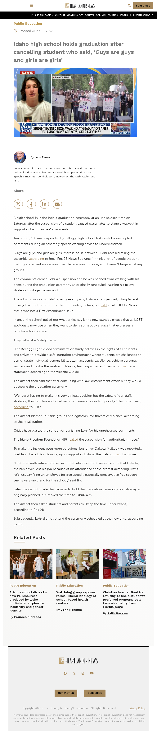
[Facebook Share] (32, 205)
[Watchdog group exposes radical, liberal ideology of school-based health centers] (77, 564)
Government (75, 15)
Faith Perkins (117, 613)
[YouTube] (92, 673)
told (104, 305)
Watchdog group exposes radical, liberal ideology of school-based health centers (76, 597)
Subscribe (143, 5)
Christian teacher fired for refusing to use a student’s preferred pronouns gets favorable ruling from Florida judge (124, 599)
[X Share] (19, 205)
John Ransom (43, 157)
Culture (60, 15)
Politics (113, 15)
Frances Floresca (27, 617)
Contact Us (66, 693)
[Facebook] (65, 673)
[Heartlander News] (80, 5)
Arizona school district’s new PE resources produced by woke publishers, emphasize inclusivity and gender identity (28, 601)
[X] (74, 673)
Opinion (101, 15)
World (124, 15)
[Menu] (32, 6)
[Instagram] (83, 673)
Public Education (42, 15)
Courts (89, 15)
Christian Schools (141, 15)
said (125, 366)
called (74, 439)
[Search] (129, 5)
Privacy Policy (137, 708)
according (36, 258)
